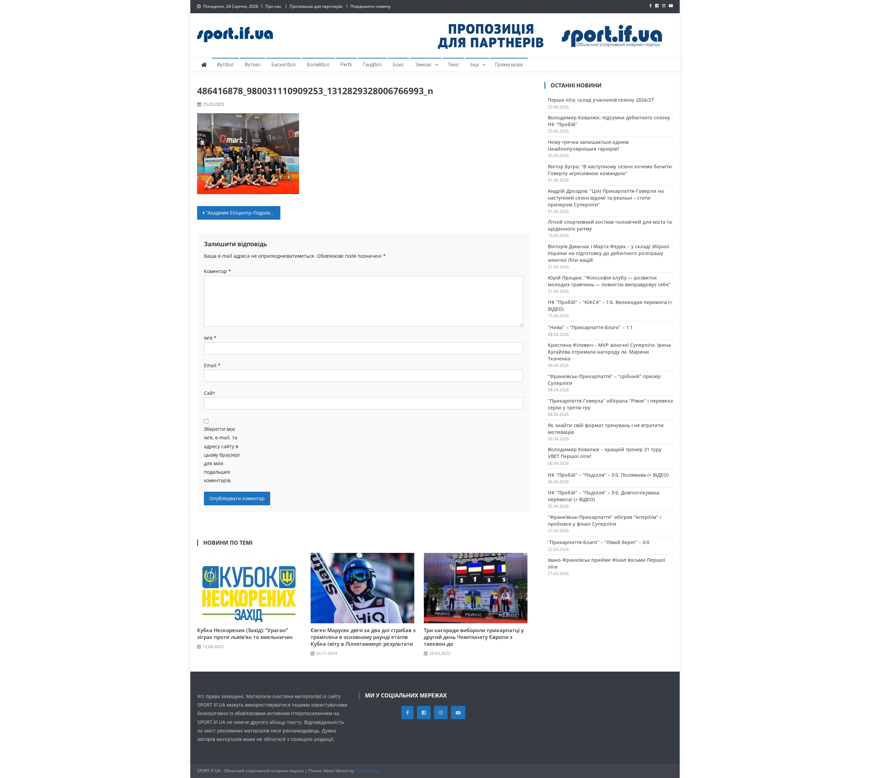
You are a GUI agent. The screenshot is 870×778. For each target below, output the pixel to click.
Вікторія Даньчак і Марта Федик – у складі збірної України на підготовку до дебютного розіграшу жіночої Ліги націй (608, 253)
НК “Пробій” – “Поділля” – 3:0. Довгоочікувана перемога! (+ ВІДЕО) (603, 496)
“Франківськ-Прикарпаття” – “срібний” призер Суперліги (604, 379)
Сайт (209, 393)
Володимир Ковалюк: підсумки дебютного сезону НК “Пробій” (609, 121)
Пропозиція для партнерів (316, 6)
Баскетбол (284, 64)
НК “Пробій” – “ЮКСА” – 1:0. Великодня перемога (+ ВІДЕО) (610, 305)
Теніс (453, 64)
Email (212, 365)
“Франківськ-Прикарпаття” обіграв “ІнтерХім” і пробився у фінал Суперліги (604, 520)
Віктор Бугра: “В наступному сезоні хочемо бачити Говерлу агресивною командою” (610, 169)
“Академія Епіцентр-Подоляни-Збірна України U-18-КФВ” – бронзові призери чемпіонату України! (243, 212)
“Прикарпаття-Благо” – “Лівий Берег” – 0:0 (598, 542)
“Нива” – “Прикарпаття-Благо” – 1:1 (590, 327)
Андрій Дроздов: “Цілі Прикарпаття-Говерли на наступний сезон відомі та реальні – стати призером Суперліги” (606, 198)
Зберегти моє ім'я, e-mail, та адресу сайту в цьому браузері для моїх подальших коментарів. (222, 455)
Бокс (398, 64)
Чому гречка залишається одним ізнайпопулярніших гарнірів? (588, 145)
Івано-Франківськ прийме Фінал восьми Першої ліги (606, 563)
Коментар (217, 271)
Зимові (423, 64)
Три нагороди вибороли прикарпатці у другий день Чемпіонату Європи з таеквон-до (474, 637)
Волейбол (318, 64)
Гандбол (372, 64)
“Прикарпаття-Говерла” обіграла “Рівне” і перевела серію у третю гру (610, 404)
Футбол (225, 64)
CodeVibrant (367, 771)
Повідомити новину (370, 6)
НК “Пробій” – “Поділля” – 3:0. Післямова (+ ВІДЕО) (608, 475)
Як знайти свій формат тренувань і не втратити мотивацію (606, 428)
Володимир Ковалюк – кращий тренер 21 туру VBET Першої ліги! (605, 452)
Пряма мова (509, 64)
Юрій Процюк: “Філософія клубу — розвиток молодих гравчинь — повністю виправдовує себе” (609, 281)
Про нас (273, 6)
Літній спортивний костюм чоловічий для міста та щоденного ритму (610, 225)
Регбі (346, 64)
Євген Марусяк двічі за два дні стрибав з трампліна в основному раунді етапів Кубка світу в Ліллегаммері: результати (363, 637)
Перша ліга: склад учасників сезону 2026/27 (601, 100)
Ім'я (210, 338)
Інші (474, 64)
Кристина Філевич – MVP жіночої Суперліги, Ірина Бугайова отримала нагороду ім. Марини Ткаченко (609, 352)
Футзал (252, 64)
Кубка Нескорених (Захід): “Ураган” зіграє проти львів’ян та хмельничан (245, 633)
